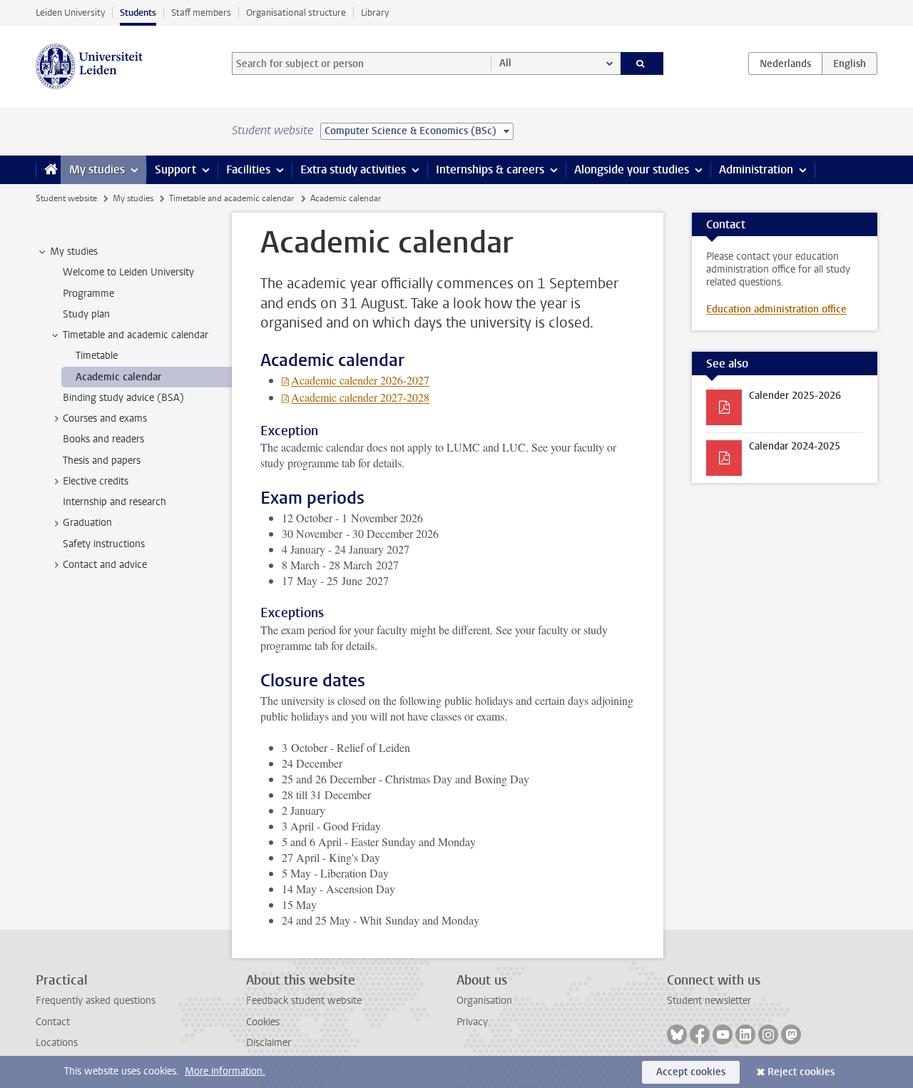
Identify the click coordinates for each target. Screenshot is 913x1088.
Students (138, 12)
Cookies (263, 1022)
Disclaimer (268, 1042)
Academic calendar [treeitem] (118, 377)
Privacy (472, 1022)
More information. (225, 1071)
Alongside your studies (631, 169)
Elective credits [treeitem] (95, 481)
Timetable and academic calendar (231, 198)
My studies (97, 169)
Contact (53, 1022)
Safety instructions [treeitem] (104, 544)
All (505, 63)
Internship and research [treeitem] (114, 502)
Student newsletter (709, 1000)
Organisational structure (296, 12)
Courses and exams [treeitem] (105, 418)
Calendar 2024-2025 (794, 446)
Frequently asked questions (95, 1000)
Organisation (484, 1000)
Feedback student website (304, 1000)
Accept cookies (690, 1072)
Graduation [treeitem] (87, 522)
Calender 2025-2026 (795, 395)
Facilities (248, 169)
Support (175, 169)
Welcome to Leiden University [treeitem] (128, 272)
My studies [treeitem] (74, 251)
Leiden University (70, 12)
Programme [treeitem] (88, 293)
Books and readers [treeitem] (103, 439)
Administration (756, 169)
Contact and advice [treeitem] (105, 564)
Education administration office (776, 309)
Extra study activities (353, 169)
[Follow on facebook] (700, 1034)
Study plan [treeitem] (86, 314)
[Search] (642, 63)
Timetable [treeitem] (97, 355)
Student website (66, 198)
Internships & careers (490, 169)
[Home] (48, 170)
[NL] (785, 63)
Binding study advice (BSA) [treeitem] (123, 398)
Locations (57, 1042)
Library (375, 12)
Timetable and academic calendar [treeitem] (135, 335)
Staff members (201, 12)
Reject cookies (801, 1072)
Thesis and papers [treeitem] (102, 460)
